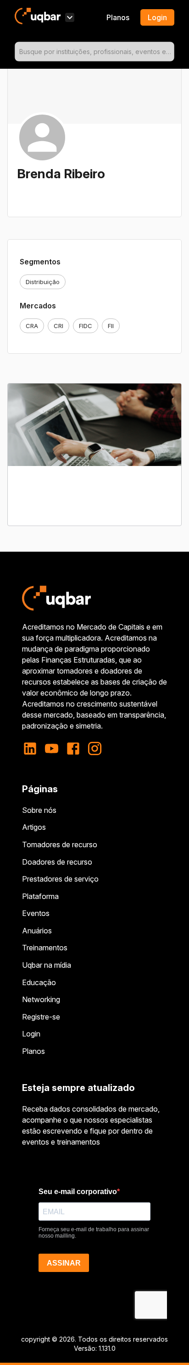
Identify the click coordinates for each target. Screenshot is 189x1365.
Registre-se (41, 1016)
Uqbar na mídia (46, 965)
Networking (41, 999)
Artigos (34, 827)
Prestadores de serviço (60, 878)
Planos (117, 17)
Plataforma (40, 896)
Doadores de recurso (57, 861)
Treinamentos (44, 947)
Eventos (36, 913)
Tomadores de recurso (59, 844)
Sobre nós (39, 810)
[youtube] (51, 748)
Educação (39, 982)
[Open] (170, 52)
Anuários (37, 930)
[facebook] (73, 748)
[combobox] (94, 51)
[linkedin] (33, 748)
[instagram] (94, 748)
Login (31, 1033)
